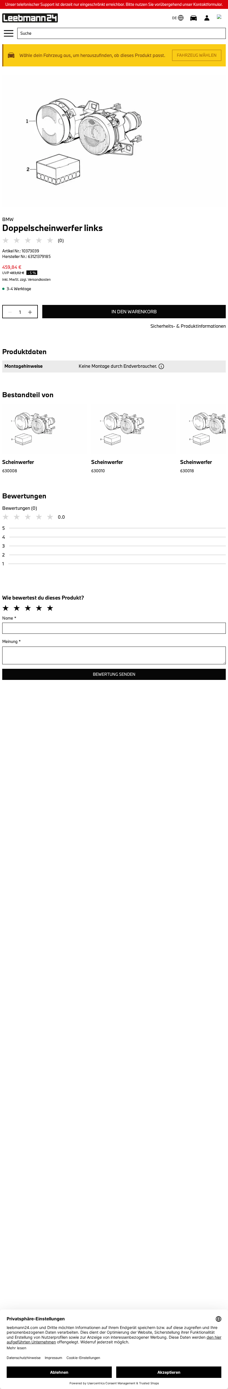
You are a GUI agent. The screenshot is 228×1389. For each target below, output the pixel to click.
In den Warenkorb (134, 311)
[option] (131, 439)
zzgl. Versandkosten (35, 279)
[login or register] (207, 17)
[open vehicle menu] (193, 17)
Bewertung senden (114, 674)
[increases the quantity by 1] (28, 312)
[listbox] (114, 439)
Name (9, 618)
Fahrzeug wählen (197, 55)
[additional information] (161, 366)
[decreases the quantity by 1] (12, 312)
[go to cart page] (220, 17)
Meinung (11, 641)
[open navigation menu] (8, 33)
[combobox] (121, 33)
